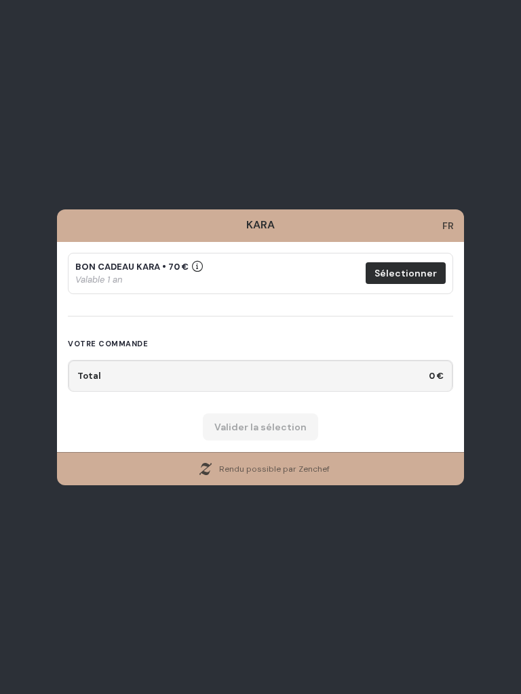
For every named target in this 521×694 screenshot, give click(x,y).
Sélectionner (405, 273)
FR (448, 226)
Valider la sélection (260, 427)
